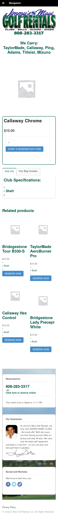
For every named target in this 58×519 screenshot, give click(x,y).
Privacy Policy (9, 507)
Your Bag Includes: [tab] (28, 171)
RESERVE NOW (13, 273)
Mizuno (44, 52)
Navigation (15, 3)
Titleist (28, 52)
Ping (49, 47)
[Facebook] (8, 484)
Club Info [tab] (9, 171)
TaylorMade (13, 47)
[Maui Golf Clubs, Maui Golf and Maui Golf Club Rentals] (29, 34)
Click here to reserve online (21, 392)
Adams (13, 52)
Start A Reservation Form (24, 149)
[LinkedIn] (14, 484)
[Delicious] (20, 484)
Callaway (35, 47)
